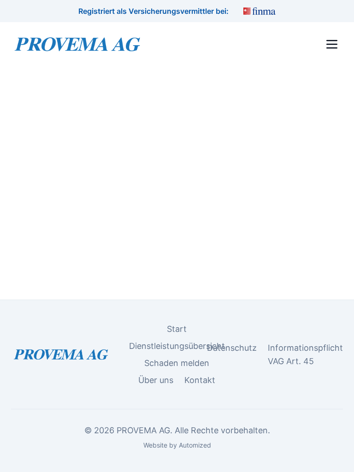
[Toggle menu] (332, 44)
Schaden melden (176, 363)
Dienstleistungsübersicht (177, 346)
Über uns (155, 380)
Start (177, 329)
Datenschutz (232, 348)
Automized (195, 445)
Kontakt (199, 380)
